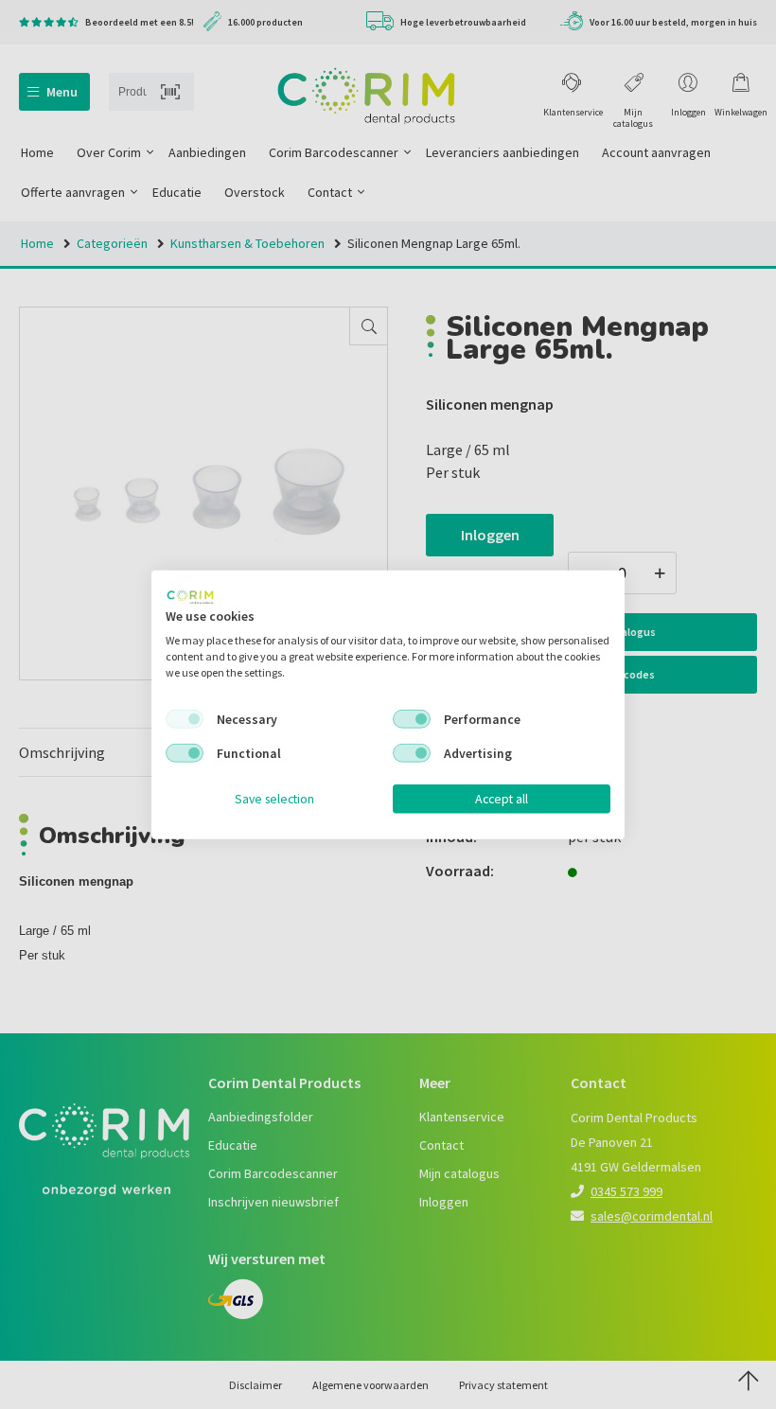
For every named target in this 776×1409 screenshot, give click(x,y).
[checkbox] (184, 719)
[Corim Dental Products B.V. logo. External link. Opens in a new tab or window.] (190, 596)
